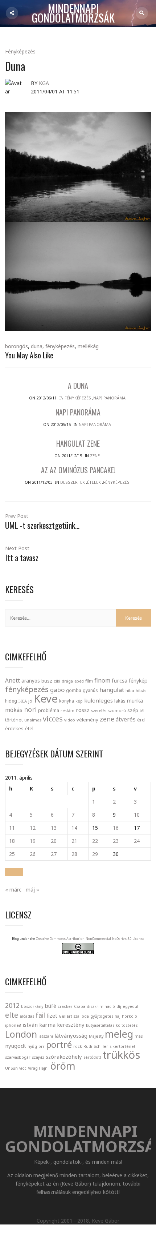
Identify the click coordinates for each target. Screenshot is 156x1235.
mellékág (88, 346)
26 (33, 853)
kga (44, 83)
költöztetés (126, 1025)
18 (12, 840)
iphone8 (13, 1025)
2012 (12, 1005)
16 (116, 827)
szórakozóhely (64, 1056)
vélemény (87, 719)
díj (118, 1006)
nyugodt (15, 1045)
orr (41, 1046)
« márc (13, 889)
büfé (50, 1005)
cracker (65, 1006)
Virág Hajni (38, 1068)
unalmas (32, 720)
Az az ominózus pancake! (78, 469)
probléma (48, 710)
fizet (51, 1015)
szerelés (98, 710)
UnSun (11, 1068)
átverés (126, 719)
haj (117, 1016)
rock (77, 1046)
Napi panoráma (109, 398)
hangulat (111, 690)
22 (95, 840)
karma (47, 1024)
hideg (11, 701)
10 (137, 814)
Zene (95, 455)
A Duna (78, 385)
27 (54, 853)
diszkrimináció (101, 1006)
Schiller (101, 1046)
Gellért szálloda (74, 1016)
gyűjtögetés (101, 1016)
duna (36, 346)
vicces (53, 719)
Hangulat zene (78, 443)
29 (95, 853)
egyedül (130, 1006)
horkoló (129, 1016)
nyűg (32, 1046)
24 (137, 840)
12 (33, 827)
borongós (16, 346)
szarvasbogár (17, 1057)
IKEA (23, 701)
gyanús (90, 690)
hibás (141, 690)
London (21, 1034)
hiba (130, 690)
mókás (13, 710)
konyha (66, 701)
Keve (46, 698)
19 (33, 840)
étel (29, 728)
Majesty (96, 1036)
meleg (119, 1034)
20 (54, 840)
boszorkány (32, 1006)
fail (40, 1015)
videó (69, 720)
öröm (62, 1066)
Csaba (79, 1006)
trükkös (121, 1054)
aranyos (30, 680)
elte (11, 1015)
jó (30, 701)
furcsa (119, 680)
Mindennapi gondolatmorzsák (73, 13)
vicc (22, 1068)
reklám (67, 710)
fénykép (138, 680)
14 (74, 827)
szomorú (117, 710)
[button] (14, 872)
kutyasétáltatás (100, 1025)
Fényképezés (20, 51)
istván (30, 1024)
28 (74, 853)
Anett (12, 680)
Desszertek (72, 482)
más (139, 1036)
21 (74, 840)
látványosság (70, 1035)
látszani (45, 1036)
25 (12, 853)
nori (30, 709)
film (89, 681)
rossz (83, 709)
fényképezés (60, 346)
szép (132, 710)
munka (135, 700)
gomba (73, 690)
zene (107, 719)
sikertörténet (122, 1046)
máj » (32, 889)
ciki (57, 681)
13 (54, 827)
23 (116, 840)
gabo (57, 689)
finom (102, 680)
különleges (98, 700)
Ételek (94, 482)
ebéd (79, 681)
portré (59, 1044)
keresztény (71, 1024)
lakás (120, 700)
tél (142, 710)
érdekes (14, 728)
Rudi (87, 1046)
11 (12, 827)
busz (46, 681)
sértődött (92, 1057)
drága (67, 681)
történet (14, 719)
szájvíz (38, 1057)
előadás (27, 1016)
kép (79, 701)
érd (141, 719)
